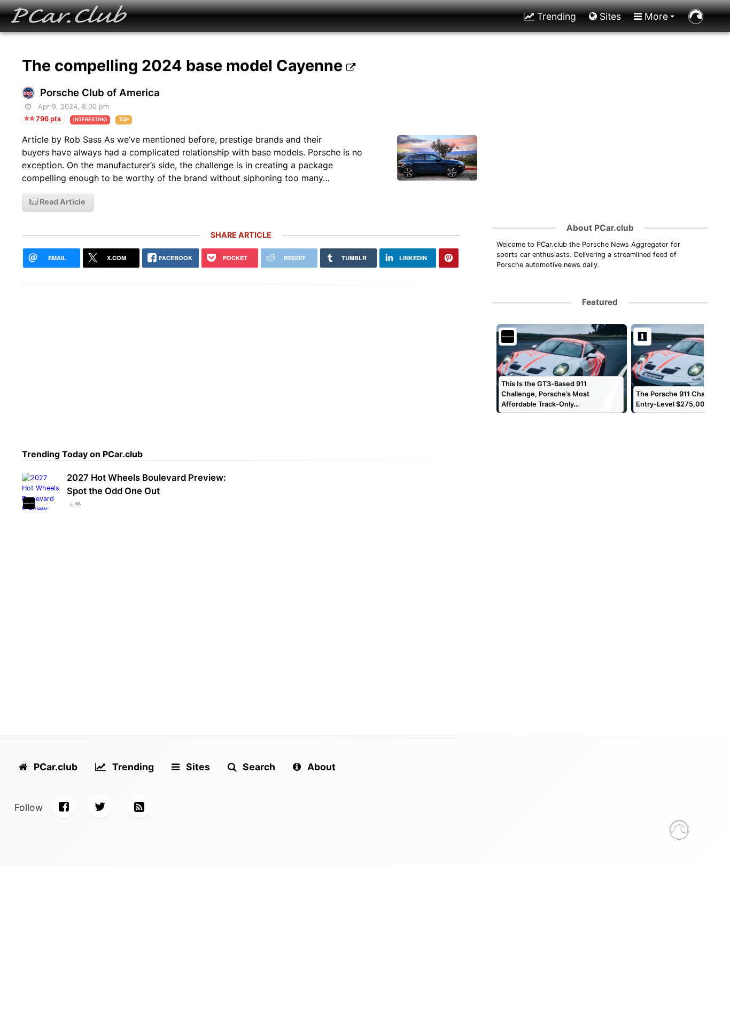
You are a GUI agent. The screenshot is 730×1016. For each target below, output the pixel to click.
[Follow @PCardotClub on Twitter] (100, 806)
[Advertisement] (241, 360)
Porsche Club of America (100, 93)
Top (124, 119)
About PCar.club (600, 228)
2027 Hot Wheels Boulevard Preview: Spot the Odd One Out (146, 484)
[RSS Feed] (139, 806)
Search (257, 766)
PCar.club (54, 766)
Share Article (241, 234)
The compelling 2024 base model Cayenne (184, 65)
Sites (609, 16)
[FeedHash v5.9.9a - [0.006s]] (679, 831)
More (655, 16)
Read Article (62, 201)
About (320, 766)
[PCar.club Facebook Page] (63, 806)
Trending (555, 16)
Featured (600, 302)
